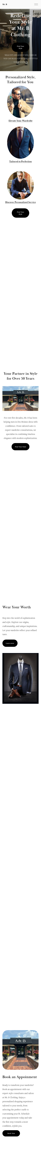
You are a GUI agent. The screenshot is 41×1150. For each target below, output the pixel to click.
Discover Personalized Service (20, 202)
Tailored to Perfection (20, 161)
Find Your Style (20, 47)
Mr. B (4, 4)
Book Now (11, 1133)
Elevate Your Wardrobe (20, 120)
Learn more (10, 643)
